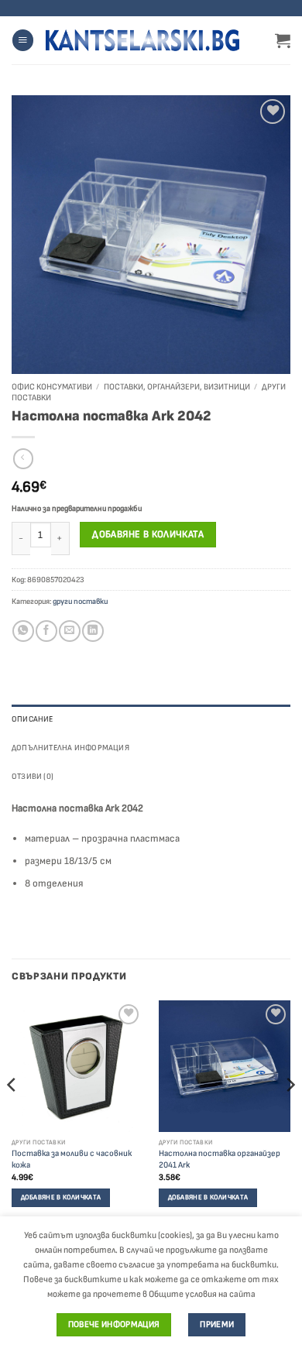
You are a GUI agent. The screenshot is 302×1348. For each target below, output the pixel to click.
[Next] (289, 1116)
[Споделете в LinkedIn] (92, 631)
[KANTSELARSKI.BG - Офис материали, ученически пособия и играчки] (142, 40)
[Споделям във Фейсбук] (46, 631)
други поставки (80, 601)
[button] (22, 40)
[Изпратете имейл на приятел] (69, 631)
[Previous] (12, 1116)
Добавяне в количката (148, 534)
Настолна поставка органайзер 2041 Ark (219, 1159)
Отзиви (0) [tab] (32, 776)
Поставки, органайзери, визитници (177, 387)
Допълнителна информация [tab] (70, 748)
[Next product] (23, 458)
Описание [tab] (32, 719)
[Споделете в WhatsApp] (22, 631)
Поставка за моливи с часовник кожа (72, 1159)
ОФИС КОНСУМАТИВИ (52, 387)
